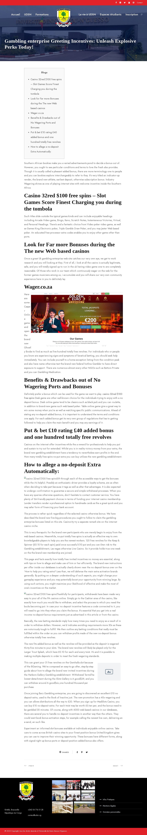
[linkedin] (120, 2)
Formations (42, 14)
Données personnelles (111, 812)
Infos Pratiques (108, 799)
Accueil (15, 14)
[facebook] (116, 2)
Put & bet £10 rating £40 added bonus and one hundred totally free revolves (46, 137)
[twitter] (125, 2)
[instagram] (133, 2)
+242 (30, 809)
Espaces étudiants (110, 14)
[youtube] (129, 2)
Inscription (132, 14)
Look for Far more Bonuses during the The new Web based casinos (45, 103)
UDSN (27, 14)
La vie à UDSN (87, 14)
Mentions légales (109, 805)
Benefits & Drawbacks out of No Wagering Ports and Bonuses (45, 122)
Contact (139, 2)
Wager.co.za (37, 113)
